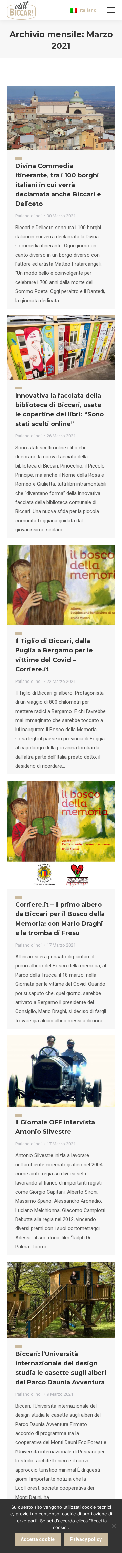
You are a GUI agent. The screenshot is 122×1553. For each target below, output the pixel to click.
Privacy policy (86, 1539)
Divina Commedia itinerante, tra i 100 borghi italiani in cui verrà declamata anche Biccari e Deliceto (58, 185)
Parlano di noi (28, 215)
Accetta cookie (38, 1539)
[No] (113, 1526)
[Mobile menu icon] (110, 10)
